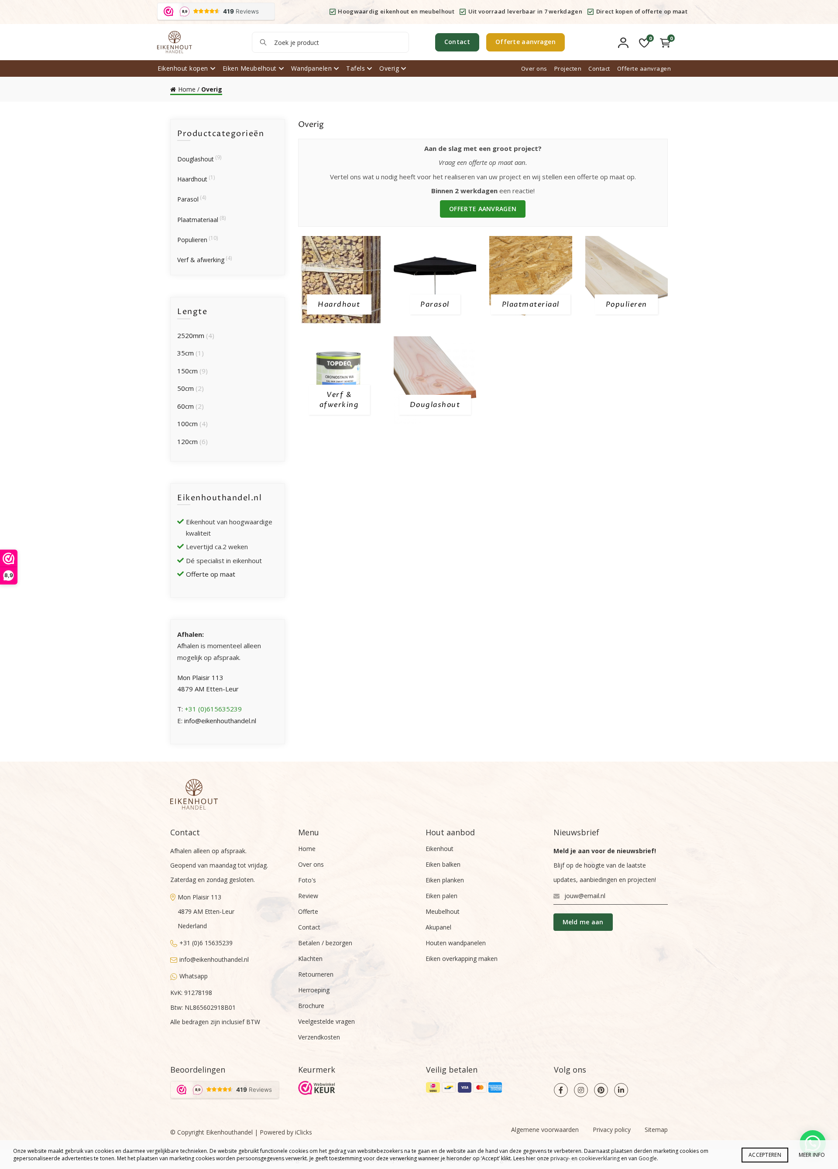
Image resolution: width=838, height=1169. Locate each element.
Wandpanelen (311, 68)
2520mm (190, 335)
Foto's (307, 880)
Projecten (568, 68)
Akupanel (438, 927)
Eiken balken (443, 864)
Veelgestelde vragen (326, 1021)
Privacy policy (612, 1129)
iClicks (303, 1132)
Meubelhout (443, 911)
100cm (187, 423)
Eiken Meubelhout (250, 68)
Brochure (311, 1006)
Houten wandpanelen (456, 943)
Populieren (192, 240)
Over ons (534, 68)
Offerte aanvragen (525, 42)
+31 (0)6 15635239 (206, 943)
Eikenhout (439, 848)
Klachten (310, 958)
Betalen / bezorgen (325, 943)
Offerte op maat (210, 574)
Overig (389, 68)
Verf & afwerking (200, 260)
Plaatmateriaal (197, 219)
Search (263, 42)
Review (308, 896)
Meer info (812, 1155)
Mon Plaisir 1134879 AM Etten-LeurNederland (206, 911)
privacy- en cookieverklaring (585, 1158)
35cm (185, 353)
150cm (187, 370)
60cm (185, 406)
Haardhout (192, 179)
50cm (185, 388)
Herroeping (314, 990)
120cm (187, 441)
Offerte (308, 911)
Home (187, 89)
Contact (457, 42)
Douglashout (195, 159)
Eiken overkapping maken (462, 958)
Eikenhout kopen (183, 68)
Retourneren (315, 974)
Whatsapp (193, 976)
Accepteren (765, 1155)
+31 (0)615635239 (213, 708)
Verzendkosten (319, 1037)
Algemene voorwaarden (545, 1129)
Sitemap (656, 1129)
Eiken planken (445, 880)
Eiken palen (441, 896)
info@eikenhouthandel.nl (220, 720)
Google (648, 1158)
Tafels (355, 68)
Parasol (188, 199)
